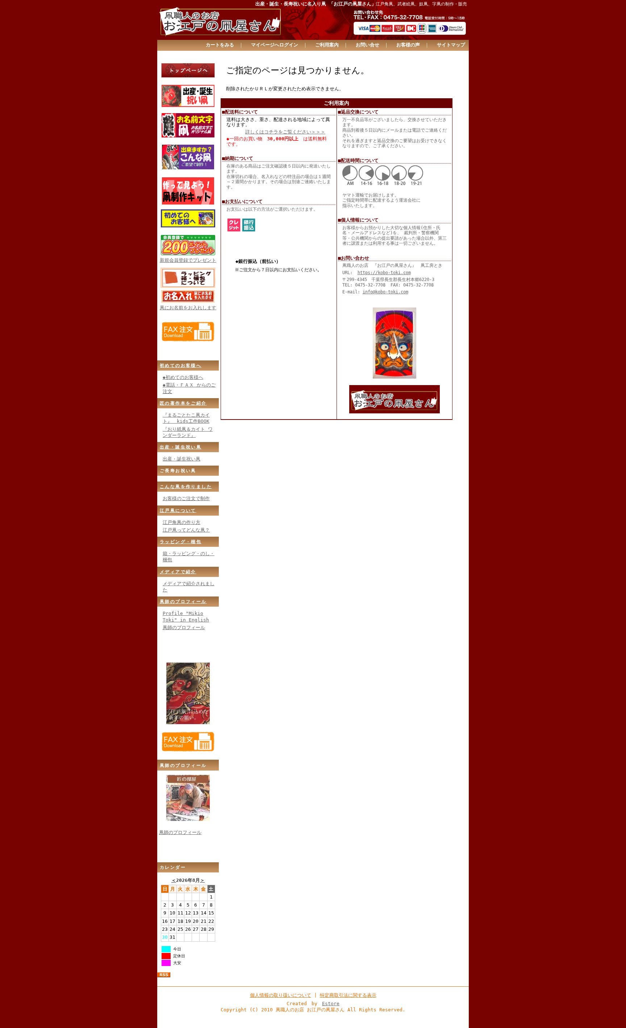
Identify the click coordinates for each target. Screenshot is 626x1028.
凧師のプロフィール (183, 601)
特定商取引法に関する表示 (348, 995)
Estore (330, 1003)
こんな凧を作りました (186, 486)
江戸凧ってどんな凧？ (186, 530)
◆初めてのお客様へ (183, 377)
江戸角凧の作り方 (181, 522)
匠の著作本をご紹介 (183, 403)
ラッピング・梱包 (180, 541)
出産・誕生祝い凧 (180, 447)
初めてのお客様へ (180, 365)
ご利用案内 (327, 45)
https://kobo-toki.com (384, 272)
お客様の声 (408, 45)
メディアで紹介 (178, 571)
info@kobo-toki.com (385, 291)
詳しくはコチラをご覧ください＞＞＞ (285, 132)
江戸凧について (178, 510)
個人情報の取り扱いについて (280, 995)
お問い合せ (367, 45)
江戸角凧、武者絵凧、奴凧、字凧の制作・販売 (421, 4)
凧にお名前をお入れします (188, 307)
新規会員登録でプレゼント (188, 260)
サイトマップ (451, 45)
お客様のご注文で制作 (186, 498)
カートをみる (220, 45)
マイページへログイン (274, 45)
